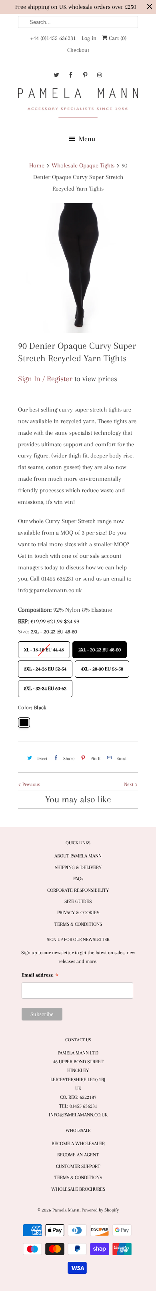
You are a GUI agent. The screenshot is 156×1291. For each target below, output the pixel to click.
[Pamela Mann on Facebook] (71, 75)
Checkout (78, 50)
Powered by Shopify (100, 1210)
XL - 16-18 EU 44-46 (44, 646)
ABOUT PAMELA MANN (78, 856)
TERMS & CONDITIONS (78, 924)
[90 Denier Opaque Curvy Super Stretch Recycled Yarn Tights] (78, 268)
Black (24, 722)
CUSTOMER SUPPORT (78, 1166)
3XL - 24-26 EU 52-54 (45, 666)
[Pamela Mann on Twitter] (56, 75)
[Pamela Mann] (78, 104)
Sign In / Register (45, 378)
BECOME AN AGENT (78, 1155)
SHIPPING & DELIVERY (78, 867)
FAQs (78, 878)
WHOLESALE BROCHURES (78, 1189)
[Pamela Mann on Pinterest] (85, 75)
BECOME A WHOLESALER (78, 1143)
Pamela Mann (66, 1210)
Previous (30, 784)
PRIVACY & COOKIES (78, 912)
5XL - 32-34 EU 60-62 (45, 685)
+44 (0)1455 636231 (53, 38)
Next (129, 784)
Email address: (40, 976)
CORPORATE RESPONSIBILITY (78, 890)
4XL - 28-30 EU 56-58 (102, 666)
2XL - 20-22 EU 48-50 (99, 646)
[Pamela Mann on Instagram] (99, 75)
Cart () (116, 38)
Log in (89, 38)
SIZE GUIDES (78, 901)
